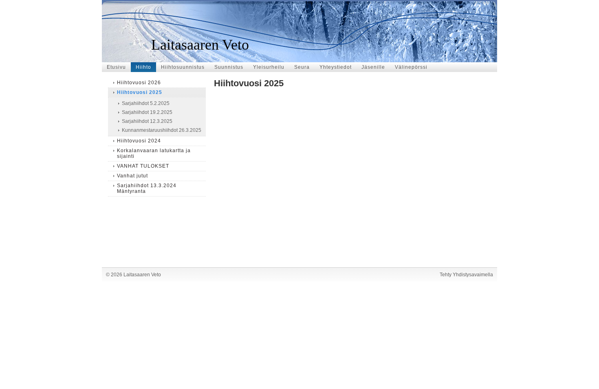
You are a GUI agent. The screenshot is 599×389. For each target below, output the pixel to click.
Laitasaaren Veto (200, 45)
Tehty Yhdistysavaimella (466, 275)
